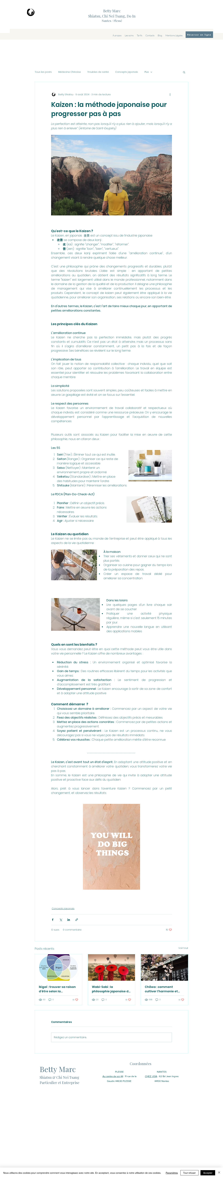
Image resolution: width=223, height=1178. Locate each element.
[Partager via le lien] (76, 919)
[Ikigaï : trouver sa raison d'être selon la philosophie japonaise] (58, 967)
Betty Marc (112, 10)
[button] (184, 72)
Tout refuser (189, 1172)
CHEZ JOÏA (151, 1076)
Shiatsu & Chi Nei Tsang (60, 1077)
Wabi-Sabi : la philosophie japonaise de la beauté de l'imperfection (111, 989)
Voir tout (183, 948)
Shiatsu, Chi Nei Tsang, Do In (111, 16)
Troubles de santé (98, 72)
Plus (146, 72)
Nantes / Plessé (112, 21)
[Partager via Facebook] (52, 919)
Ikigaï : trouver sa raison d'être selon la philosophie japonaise (57, 989)
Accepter (207, 1172)
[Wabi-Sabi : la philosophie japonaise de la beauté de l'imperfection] (111, 967)
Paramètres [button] (172, 1172)
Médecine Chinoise (69, 72)
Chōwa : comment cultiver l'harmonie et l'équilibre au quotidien (162, 989)
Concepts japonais (126, 72)
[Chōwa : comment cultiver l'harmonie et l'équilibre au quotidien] (164, 967)
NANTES (162, 1071)
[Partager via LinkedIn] (68, 919)
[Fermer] (219, 1172)
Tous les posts (43, 72)
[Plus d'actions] (170, 94)
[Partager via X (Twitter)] (60, 919)
